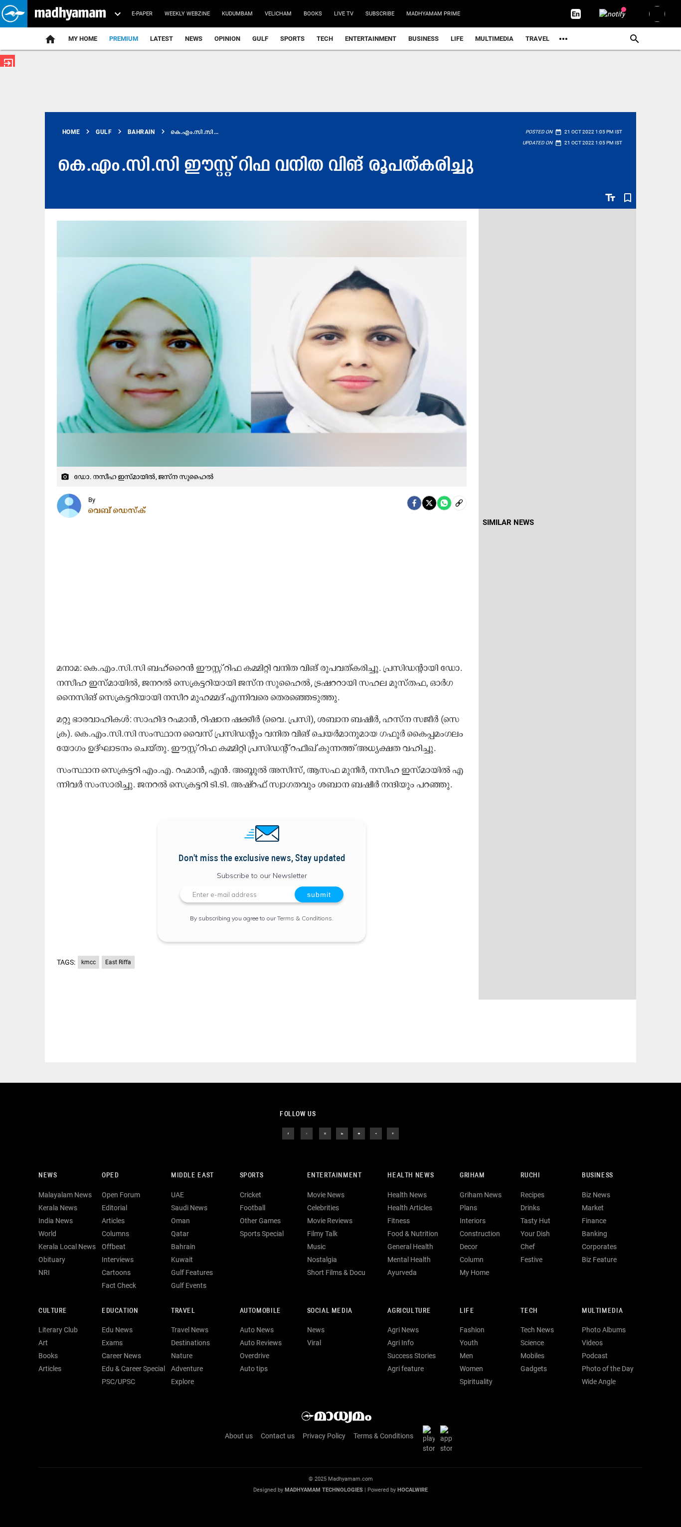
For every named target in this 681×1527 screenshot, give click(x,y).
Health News (410, 1175)
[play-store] (431, 1438)
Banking (594, 1234)
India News (55, 1221)
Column (472, 1260)
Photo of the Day (608, 1369)
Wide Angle (599, 1382)
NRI (44, 1272)
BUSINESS (597, 1175)
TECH (325, 38)
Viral (314, 1343)
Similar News (508, 522)
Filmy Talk (322, 1234)
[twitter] (307, 1133)
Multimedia (494, 38)
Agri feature (405, 1369)
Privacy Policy (324, 1436)
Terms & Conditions (304, 918)
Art (43, 1343)
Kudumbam (237, 13)
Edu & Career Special (133, 1369)
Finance (594, 1221)
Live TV (343, 13)
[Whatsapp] (444, 503)
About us (239, 1436)
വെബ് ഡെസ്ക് (117, 510)
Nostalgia (322, 1260)
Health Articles (409, 1208)
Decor (469, 1247)
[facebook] (414, 503)
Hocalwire (412, 1490)
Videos (592, 1343)
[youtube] (358, 1133)
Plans (468, 1208)
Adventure (187, 1369)
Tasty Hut (535, 1221)
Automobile (260, 1311)
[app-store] (448, 1438)
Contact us (278, 1436)
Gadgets (533, 1369)
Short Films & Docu (336, 1272)
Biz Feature (599, 1260)
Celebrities (323, 1208)
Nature (181, 1356)
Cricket (250, 1195)
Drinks (530, 1208)
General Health (410, 1247)
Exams (112, 1343)
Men (466, 1356)
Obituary (51, 1260)
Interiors (473, 1221)
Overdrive (254, 1356)
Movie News (325, 1195)
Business (423, 38)
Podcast (595, 1356)
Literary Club (58, 1330)
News (193, 38)
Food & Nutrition (412, 1234)
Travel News (189, 1330)
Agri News (403, 1330)
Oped (110, 1175)
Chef (527, 1247)
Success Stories (411, 1356)
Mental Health (409, 1260)
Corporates (599, 1247)
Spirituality (476, 1382)
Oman (180, 1221)
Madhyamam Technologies (324, 1490)
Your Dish (535, 1234)
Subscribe (379, 13)
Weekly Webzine (187, 13)
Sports (292, 38)
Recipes (532, 1195)
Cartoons (116, 1272)
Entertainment (370, 38)
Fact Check (119, 1285)
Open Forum (121, 1195)
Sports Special (262, 1234)
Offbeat (114, 1247)
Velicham (278, 13)
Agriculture (409, 1311)
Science (532, 1343)
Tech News (537, 1330)
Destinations (190, 1343)
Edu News (117, 1330)
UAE (177, 1195)
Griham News (481, 1195)
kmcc (88, 962)
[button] (13, 13)
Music (316, 1247)
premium (123, 38)
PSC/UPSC (118, 1382)
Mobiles (532, 1356)
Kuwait (182, 1260)
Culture (52, 1311)
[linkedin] (342, 1133)
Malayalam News (65, 1195)
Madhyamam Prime (433, 13)
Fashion (472, 1330)
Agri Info (400, 1343)
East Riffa (118, 962)
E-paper (142, 13)
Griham (472, 1175)
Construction (480, 1234)
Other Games (260, 1221)
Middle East (192, 1175)
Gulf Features (192, 1272)
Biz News (596, 1195)
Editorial (114, 1208)
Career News (121, 1356)
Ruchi (530, 1175)
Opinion (227, 38)
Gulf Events (188, 1285)
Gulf (260, 38)
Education (120, 1311)
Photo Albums (604, 1330)
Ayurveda (402, 1272)
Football (252, 1208)
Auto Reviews (261, 1343)
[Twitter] (429, 503)
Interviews (118, 1260)
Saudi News (189, 1208)
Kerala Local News (67, 1247)
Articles (113, 1221)
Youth (469, 1343)
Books (313, 13)
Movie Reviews (329, 1221)
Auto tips (254, 1369)
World (47, 1234)
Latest (161, 38)
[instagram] (325, 1133)
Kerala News (57, 1208)
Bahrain (183, 1247)
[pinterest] (392, 1133)
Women (471, 1369)
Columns (115, 1234)
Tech (528, 1311)
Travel (537, 38)
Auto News (257, 1330)
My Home (82, 38)
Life (457, 38)
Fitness (398, 1221)
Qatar (180, 1234)
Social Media (329, 1311)
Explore (182, 1382)
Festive (531, 1260)
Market (593, 1208)
